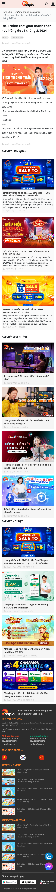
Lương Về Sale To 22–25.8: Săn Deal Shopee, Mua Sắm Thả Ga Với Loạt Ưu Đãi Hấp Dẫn (26, 194)
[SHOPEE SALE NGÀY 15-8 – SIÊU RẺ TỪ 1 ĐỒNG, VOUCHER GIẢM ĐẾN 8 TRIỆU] (28, 291)
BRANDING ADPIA (11, 750)
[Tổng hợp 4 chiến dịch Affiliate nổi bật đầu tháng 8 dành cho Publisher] (28, 675)
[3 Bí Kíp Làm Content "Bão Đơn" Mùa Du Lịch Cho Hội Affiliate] (8, 791)
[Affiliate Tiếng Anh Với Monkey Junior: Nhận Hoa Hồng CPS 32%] (28, 630)
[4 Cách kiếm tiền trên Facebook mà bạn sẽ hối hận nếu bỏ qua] (28, 491)
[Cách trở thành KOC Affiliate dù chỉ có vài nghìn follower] (8, 811)
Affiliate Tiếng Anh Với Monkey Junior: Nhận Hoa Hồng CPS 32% (34, 771)
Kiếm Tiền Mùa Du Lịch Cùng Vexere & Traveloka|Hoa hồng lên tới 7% (30, 780)
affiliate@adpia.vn (8, 744)
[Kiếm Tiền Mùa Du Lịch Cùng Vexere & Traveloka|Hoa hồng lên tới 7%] (8, 781)
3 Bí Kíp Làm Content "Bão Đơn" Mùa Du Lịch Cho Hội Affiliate (34, 789)
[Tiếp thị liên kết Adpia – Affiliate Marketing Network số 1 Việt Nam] (28, 4)
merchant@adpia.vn (37, 744)
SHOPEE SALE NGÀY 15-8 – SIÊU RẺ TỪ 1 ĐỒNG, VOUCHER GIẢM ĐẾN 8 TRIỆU (23, 310)
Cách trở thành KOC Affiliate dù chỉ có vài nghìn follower (34, 810)
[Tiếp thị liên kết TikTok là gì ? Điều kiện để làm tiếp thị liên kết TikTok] (28, 446)
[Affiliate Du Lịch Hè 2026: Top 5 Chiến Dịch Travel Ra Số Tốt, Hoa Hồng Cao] (8, 802)
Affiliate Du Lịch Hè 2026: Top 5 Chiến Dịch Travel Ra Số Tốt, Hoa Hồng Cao (35, 800)
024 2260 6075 (40, 739)
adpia (5, 37)
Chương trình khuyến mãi (27, 11)
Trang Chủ (7, 11)
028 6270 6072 (39, 741)
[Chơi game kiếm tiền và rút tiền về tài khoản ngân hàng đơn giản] (28, 402)
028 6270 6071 (11, 741)
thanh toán (17, 37)
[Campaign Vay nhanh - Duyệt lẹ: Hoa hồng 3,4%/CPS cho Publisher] (28, 586)
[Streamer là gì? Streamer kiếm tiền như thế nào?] (28, 358)
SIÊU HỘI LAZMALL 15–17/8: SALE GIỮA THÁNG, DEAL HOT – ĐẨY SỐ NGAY (26, 252)
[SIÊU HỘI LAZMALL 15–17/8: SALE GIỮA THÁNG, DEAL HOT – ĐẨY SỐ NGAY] (28, 232)
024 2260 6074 (12, 739)
